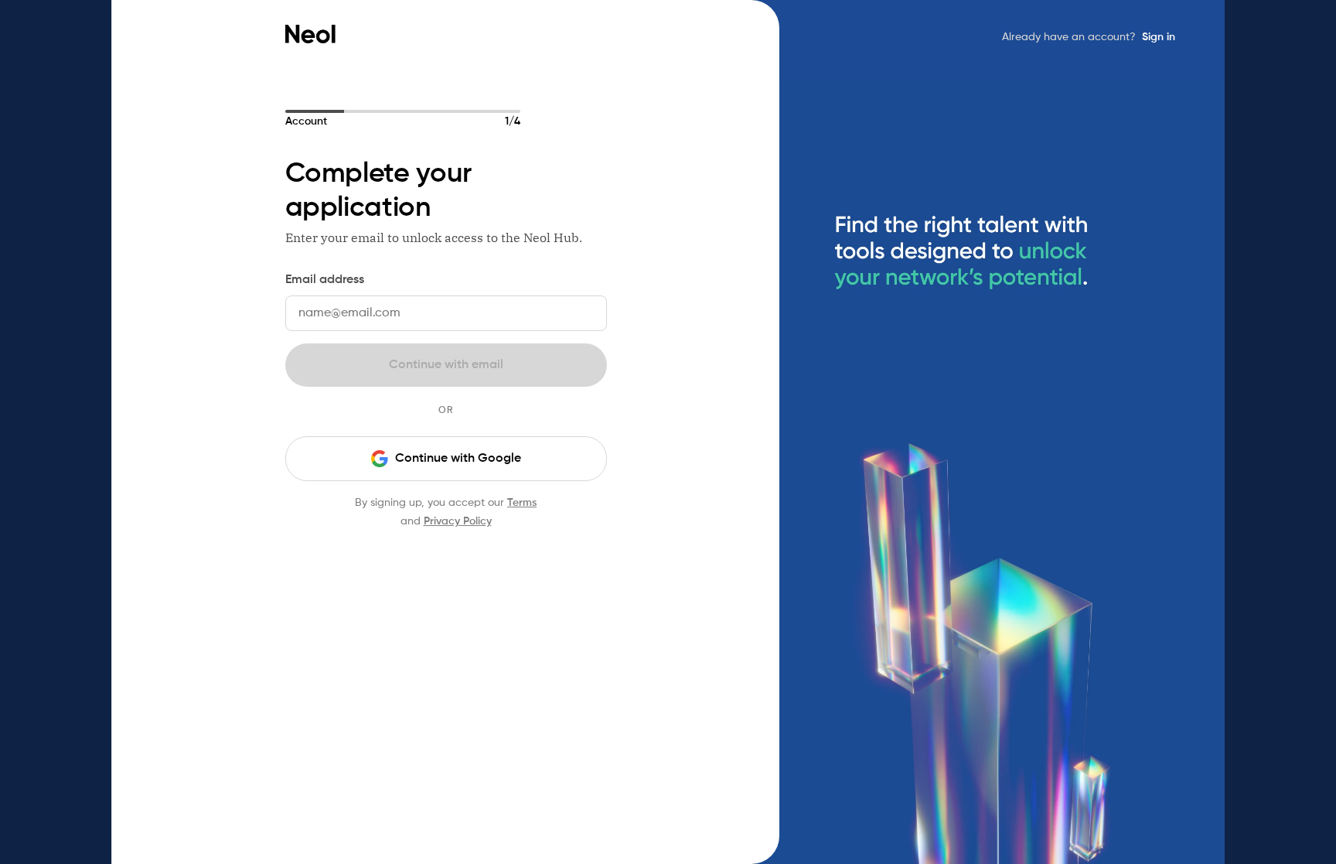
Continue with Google (458, 458)
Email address (324, 280)
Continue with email (446, 365)
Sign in (1158, 37)
